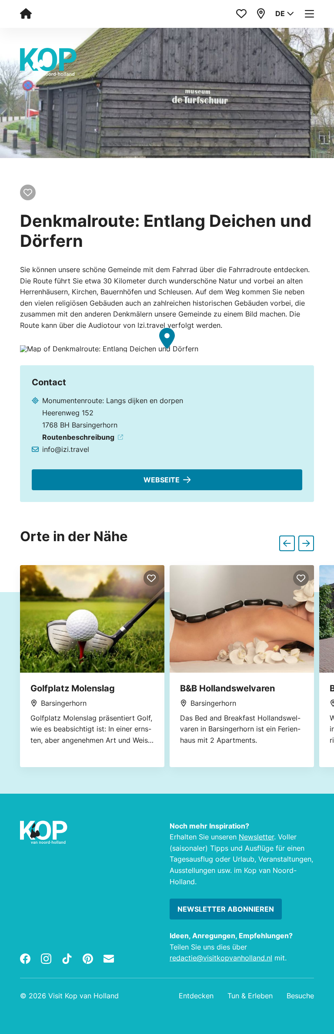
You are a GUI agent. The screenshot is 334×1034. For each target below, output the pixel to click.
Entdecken (196, 995)
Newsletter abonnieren (225, 909)
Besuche (300, 995)
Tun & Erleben (250, 995)
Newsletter (256, 836)
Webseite (162, 479)
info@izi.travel (65, 449)
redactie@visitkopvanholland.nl (221, 957)
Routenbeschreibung (78, 437)
